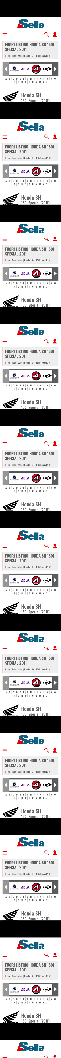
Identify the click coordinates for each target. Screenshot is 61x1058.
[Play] (30, 529)
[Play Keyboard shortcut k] (5, 1054)
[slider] (30, 1053)
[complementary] (30, 529)
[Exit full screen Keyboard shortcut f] (56, 1054)
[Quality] (47, 1054)
